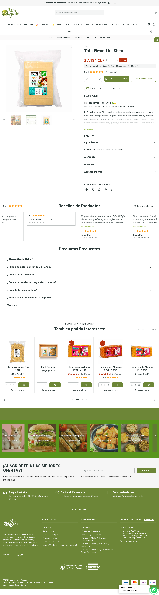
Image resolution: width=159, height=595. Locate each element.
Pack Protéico (48, 367)
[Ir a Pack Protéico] (48, 351)
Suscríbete (146, 470)
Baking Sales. (20, 585)
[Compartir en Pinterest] (105, 189)
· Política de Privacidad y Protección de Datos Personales (97, 550)
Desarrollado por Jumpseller (41, 582)
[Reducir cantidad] (86, 79)
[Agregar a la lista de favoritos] (26, 347)
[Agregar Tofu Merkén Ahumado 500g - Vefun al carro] (117, 384)
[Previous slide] (5, 120)
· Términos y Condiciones (91, 534)
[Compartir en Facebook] (86, 189)
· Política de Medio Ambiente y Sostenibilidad (93, 539)
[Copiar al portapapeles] (112, 189)
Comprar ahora (17, 390)
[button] (72, 399)
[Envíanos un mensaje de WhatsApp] (154, 590)
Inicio (50, 37)
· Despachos (86, 527)
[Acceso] (155, 13)
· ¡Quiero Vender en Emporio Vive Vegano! (59, 545)
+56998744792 (129, 527)
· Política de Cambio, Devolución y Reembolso (95, 544)
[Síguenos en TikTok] (151, 32)
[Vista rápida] (26, 354)
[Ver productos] (32, 438)
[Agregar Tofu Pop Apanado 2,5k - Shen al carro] (23, 384)
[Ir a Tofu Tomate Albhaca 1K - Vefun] (142, 351)
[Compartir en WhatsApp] (99, 189)
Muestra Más (76, 227)
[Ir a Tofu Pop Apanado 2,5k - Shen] (17, 351)
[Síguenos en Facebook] (153, 24)
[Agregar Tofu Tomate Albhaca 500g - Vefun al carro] (86, 384)
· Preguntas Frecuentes (90, 531)
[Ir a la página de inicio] (11, 12)
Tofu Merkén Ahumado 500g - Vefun (110, 368)
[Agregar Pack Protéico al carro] (55, 384)
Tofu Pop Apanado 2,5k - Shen (17, 368)
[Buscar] (102, 12)
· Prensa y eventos (49, 538)
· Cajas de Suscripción (51, 534)
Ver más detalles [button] (130, 541)
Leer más (112, 3)
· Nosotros (46, 527)
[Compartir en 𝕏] (93, 189)
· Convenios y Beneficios (52, 541)
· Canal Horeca (48, 531)
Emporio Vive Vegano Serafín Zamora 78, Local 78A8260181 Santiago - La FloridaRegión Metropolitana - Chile (135, 534)
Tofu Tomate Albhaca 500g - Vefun (80, 368)
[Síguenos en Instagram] (149, 24)
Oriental (78, 37)
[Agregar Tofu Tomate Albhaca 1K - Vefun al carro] (148, 384)
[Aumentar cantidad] (100, 79)
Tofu (87, 37)
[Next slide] (73, 120)
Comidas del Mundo (64, 37)
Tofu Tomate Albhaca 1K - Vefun (142, 368)
